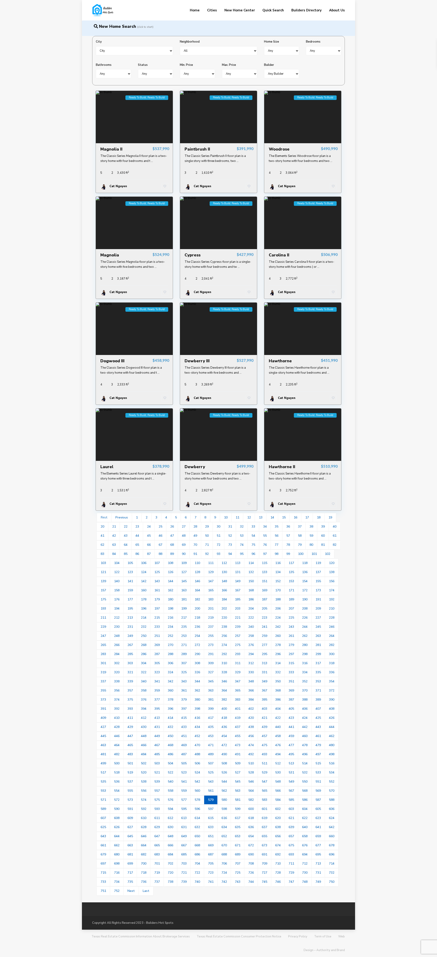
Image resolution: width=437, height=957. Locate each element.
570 (331, 791)
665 (157, 845)
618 (251, 818)
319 (103, 672)
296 (278, 654)
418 (224, 718)
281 (318, 645)
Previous (121, 517)
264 (331, 636)
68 (172, 545)
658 (304, 836)
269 (157, 645)
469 (184, 745)
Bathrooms (104, 65)
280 (304, 645)
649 (184, 836)
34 (265, 526)
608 (116, 818)
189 (291, 599)
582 (251, 800)
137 (318, 572)
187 (264, 599)
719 (157, 872)
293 (237, 654)
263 (318, 636)
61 (334, 535)
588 (331, 800)
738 (170, 882)
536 (116, 781)
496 (304, 754)
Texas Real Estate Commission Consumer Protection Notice (239, 936)
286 (143, 654)
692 (278, 854)
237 (210, 627)
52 (230, 535)
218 (197, 617)
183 (210, 599)
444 (331, 727)
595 (184, 809)
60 (323, 535)
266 (116, 645)
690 (251, 854)
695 (318, 854)
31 (230, 526)
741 (210, 882)
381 (210, 699)
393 (130, 709)
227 (318, 617)
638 (278, 827)
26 (172, 526)
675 (291, 845)
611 (157, 818)
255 (210, 636)
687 (210, 854)
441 (291, 727)
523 (184, 772)
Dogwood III (112, 361)
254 (197, 636)
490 (224, 754)
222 (251, 617)
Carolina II (279, 255)
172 (304, 590)
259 (264, 636)
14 (272, 517)
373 (103, 699)
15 (284, 517)
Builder (269, 65)
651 (210, 836)
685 (184, 854)
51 (218, 535)
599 (237, 809)
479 (318, 745)
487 (184, 754)
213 (130, 617)
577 (184, 800)
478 (304, 745)
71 (207, 545)
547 (264, 781)
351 (291, 681)
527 (237, 772)
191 (318, 599)
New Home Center (239, 10)
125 (157, 572)
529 (264, 772)
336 (331, 672)
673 (264, 845)
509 (237, 763)
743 (237, 882)
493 (264, 754)
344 (197, 681)
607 (103, 818)
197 (157, 608)
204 (251, 608)
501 (130, 763)
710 (278, 863)
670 (224, 845)
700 (143, 863)
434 (197, 727)
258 (251, 636)
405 (291, 709)
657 (291, 836)
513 (291, 763)
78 (288, 545)
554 (116, 791)
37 (300, 526)
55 (265, 535)
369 (291, 690)
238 (224, 627)
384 (251, 699)
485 (157, 754)
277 (264, 645)
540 (170, 781)
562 (224, 791)
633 (210, 827)
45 (149, 535)
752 (116, 891)
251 (157, 636)
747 (291, 882)
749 (318, 882)
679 (103, 854)
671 (237, 845)
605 (318, 809)
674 (278, 845)
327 (210, 672)
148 (224, 581)
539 (157, 781)
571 (103, 800)
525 (210, 772)
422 (278, 718)
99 (288, 554)
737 (157, 882)
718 (143, 872)
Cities (212, 10)
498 (331, 754)
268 (143, 645)
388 (304, 699)
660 (331, 836)
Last (146, 891)
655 (264, 836)
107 (157, 563)
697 (103, 863)
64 (125, 545)
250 (143, 636)
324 (170, 672)
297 (291, 654)
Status (143, 65)
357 (130, 690)
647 (157, 836)
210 (331, 608)
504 (170, 763)
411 (130, 718)
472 (224, 745)
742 (224, 882)
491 (237, 754)
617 (237, 818)
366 (251, 690)
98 (276, 554)
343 (184, 681)
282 (331, 645)
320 (116, 672)
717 (130, 872)
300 (331, 654)
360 (170, 690)
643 (103, 836)
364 (224, 690)
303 (130, 663)
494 (278, 754)
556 (143, 791)
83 (102, 554)
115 (264, 563)
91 (195, 554)
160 (143, 590)
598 (224, 809)
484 (143, 754)
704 (197, 863)
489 (210, 754)
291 (210, 654)
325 (184, 672)
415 (184, 718)
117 (291, 563)
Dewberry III (197, 361)
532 (304, 772)
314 (278, 663)
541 (184, 781)
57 (288, 535)
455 (237, 736)
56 (276, 535)
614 (197, 818)
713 (318, 863)
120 (331, 563)
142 (143, 581)
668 (197, 845)
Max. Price (229, 65)
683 (157, 854)
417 (210, 718)
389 (318, 699)
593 (157, 809)
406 (304, 709)
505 (184, 763)
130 (224, 572)
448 (143, 736)
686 (197, 854)
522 (170, 772)
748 (304, 882)
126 (170, 572)
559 (184, 791)
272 (197, 645)
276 (251, 645)
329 (237, 672)
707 (237, 863)
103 (103, 563)
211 (103, 617)
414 (170, 718)
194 (116, 608)
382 (224, 699)
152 (278, 581)
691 (264, 854)
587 (318, 800)
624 (331, 818)
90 (183, 554)
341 (157, 681)
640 (304, 827)
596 (197, 809)
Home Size (271, 42)
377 (157, 699)
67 (160, 545)
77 (276, 545)
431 (157, 727)
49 (195, 535)
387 (291, 699)
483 (130, 754)
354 (331, 681)
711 (291, 863)
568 (304, 791)
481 (103, 754)
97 (265, 554)
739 (184, 882)
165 (210, 590)
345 (210, 681)
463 (103, 745)
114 (251, 563)
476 (278, 745)
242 (278, 627)
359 (157, 690)
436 (224, 727)
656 (278, 836)
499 (103, 763)
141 (130, 581)
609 (130, 818)
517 (103, 772)
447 (130, 736)
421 (264, 718)
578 (197, 800)
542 (197, 781)
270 (170, 645)
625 (103, 827)
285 (130, 654)
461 (318, 736)
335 (318, 672)
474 (251, 745)
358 (143, 690)
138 (331, 572)
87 (149, 554)
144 (170, 581)
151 (264, 581)
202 (224, 608)
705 (210, 863)
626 (116, 827)
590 (116, 809)
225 (291, 617)
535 (103, 781)
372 (331, 690)
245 (318, 627)
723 (210, 872)
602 (278, 809)
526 (224, 772)
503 (157, 763)
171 (291, 590)
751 (103, 891)
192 (331, 599)
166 (224, 590)
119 (318, 563)
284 (116, 654)
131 (237, 572)
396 (170, 709)
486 (170, 754)
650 (197, 836)
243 (291, 627)
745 (264, 882)
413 (157, 718)
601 (264, 809)
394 (143, 709)
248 (116, 636)
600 (251, 809)
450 (170, 736)
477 (291, 745)
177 (130, 599)
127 (184, 572)
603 (291, 809)
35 (276, 526)
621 (291, 818)
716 (116, 872)
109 (184, 563)
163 (184, 590)
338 (116, 681)
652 (224, 836)
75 (253, 545)
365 (237, 690)
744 (251, 882)
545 (237, 781)
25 (160, 526)
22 (125, 526)
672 (251, 845)
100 (300, 554)
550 (304, 781)
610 (143, 818)
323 (157, 672)
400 (224, 709)
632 (197, 827)
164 (197, 590)
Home (195, 10)
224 (278, 617)
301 (103, 663)
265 (103, 645)
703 (184, 863)
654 (251, 836)
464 (116, 745)
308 (197, 663)
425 (318, 718)
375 (130, 699)
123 (130, 572)
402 (251, 709)
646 (143, 836)
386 (278, 699)
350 (278, 681)
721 (184, 872)
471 (210, 745)
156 (331, 581)
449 (157, 736)
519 (130, 772)
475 (264, 745)
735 (130, 882)
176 (116, 599)
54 (253, 535)
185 (237, 599)
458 (278, 736)
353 (318, 681)
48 (183, 535)
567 (291, 791)
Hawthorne (280, 361)
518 (116, 772)
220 (224, 617)
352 (304, 681)
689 (237, 854)
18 (318, 517)
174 (331, 590)
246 (331, 627)
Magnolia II (111, 149)
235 (184, 627)
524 (197, 772)
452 (197, 736)
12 (249, 517)
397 (184, 709)
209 (318, 608)
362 (197, 690)
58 (300, 535)
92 (207, 554)
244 (304, 627)
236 (197, 627)
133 (264, 572)
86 (137, 554)
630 (170, 827)
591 (130, 809)
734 (116, 882)
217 (184, 617)
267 (130, 645)
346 (224, 681)
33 (253, 526)
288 (170, 654)
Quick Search (273, 10)
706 (224, 863)
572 (116, 800)
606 (331, 809)
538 (143, 781)
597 (210, 809)
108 (170, 563)
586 (304, 800)
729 (291, 872)
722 (197, 872)
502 (143, 763)
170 (278, 590)
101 (314, 554)
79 (300, 545)
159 (130, 590)
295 (264, 654)
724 (224, 872)
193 (103, 608)
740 (197, 882)
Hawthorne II (282, 467)
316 (304, 663)
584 (278, 800)
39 (323, 526)
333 (291, 672)
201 (210, 608)
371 (318, 690)
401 (237, 709)
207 (291, 608)
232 (143, 627)
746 (278, 882)
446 (116, 736)
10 (226, 517)
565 (264, 791)
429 (130, 727)
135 (291, 572)
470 (197, 745)
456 (251, 736)
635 (237, 827)
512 (278, 763)
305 (157, 663)
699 (130, 863)
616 (224, 818)
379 (184, 699)
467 (157, 745)
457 (264, 736)
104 (116, 563)
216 (170, 617)
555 (130, 791)
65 (137, 545)
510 (251, 763)
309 (210, 663)
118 (304, 563)
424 (304, 718)
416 (197, 718)
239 (237, 627)
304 (143, 663)
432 (170, 727)
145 (184, 581)
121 (103, 572)
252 (170, 636)
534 (331, 772)
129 (210, 572)
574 (143, 800)
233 (157, 627)
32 (242, 526)
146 (197, 581)
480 (331, 745)
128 (197, 572)
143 (157, 581)
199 (184, 608)
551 (318, 781)
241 (264, 627)
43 (125, 535)
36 (288, 526)
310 (224, 663)
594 (170, 809)
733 (103, 882)
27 (183, 526)
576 (170, 800)
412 (143, 718)
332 (278, 672)
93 (218, 554)
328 (224, 672)
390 (331, 699)
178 (143, 599)
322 (143, 672)
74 (242, 545)
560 (197, 791)
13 (260, 517)
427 (103, 727)
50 (207, 535)
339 (130, 681)
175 (103, 599)
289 (184, 654)
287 (157, 654)
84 (114, 554)
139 (103, 581)
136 (304, 572)
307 (184, 663)
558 (170, 791)
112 (224, 563)
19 (330, 517)
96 (253, 554)
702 (170, 863)
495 (291, 754)
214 (143, 617)
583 (264, 800)
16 (295, 517)
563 (237, 791)
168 (251, 590)
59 (311, 535)
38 (311, 526)
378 (170, 699)
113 (237, 563)
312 (251, 663)
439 (264, 727)
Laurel (106, 467)
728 (278, 872)
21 (114, 526)
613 (184, 818)
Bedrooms (313, 42)
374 (116, 699)
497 (318, 754)
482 (116, 754)
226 (304, 617)
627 (130, 827)
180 (170, 599)
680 (116, 854)
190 (304, 599)
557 (157, 791)
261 (291, 636)
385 (264, 699)
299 (318, 654)
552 (331, 781)
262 (304, 636)
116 (278, 563)
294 (251, 654)
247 (103, 636)
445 (103, 736)
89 (172, 554)
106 (143, 563)
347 (237, 681)
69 (183, 545)
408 (331, 709)
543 (210, 781)
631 (184, 827)
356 (116, 690)
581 (237, 800)
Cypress (193, 255)
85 (125, 554)
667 (184, 845)
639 (291, 827)
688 (224, 854)
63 (114, 545)
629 (157, 827)
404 (278, 709)
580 (224, 800)
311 (237, 663)
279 (291, 645)
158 (116, 590)
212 (116, 617)
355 (103, 690)
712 (304, 863)
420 (251, 718)
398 (197, 709)
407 (318, 709)
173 (318, 590)
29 (207, 526)
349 (264, 681)
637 (264, 827)
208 (304, 608)
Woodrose (279, 149)
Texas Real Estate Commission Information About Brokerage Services (140, 936)
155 (318, 581)
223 (264, 617)
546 (251, 781)
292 (224, 654)
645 (130, 836)
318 (331, 663)
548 (278, 781)
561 (210, 791)
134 (278, 572)
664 (143, 845)
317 (318, 663)
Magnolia (109, 255)
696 (331, 854)
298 (304, 654)
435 (210, 727)
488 (197, 754)
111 (210, 563)
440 (278, 727)
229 (103, 627)
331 (264, 672)
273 (210, 645)
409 (103, 718)
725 (237, 872)
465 (130, 745)
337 (103, 681)
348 (251, 681)
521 (157, 772)
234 (170, 627)
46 (160, 535)
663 (130, 845)
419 (237, 718)
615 (210, 818)
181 (184, 599)
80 (311, 545)
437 (237, 727)
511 (264, 763)
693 (291, 854)
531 (291, 772)
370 (304, 690)
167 (237, 590)
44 (137, 535)
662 (116, 845)
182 (197, 599)
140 (116, 581)
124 (143, 572)
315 (291, 663)
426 (331, 718)
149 (237, 581)
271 (184, 645)
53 (242, 535)
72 (218, 545)
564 (251, 791)
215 (157, 617)
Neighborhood (190, 42)
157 (103, 590)
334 (304, 672)
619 (264, 818)
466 (143, 745)
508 (224, 763)
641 (318, 827)
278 (278, 645)
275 (237, 645)
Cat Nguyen (118, 186)
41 (102, 535)
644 (116, 836)
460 (304, 736)
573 (130, 800)
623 (318, 818)
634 (224, 827)
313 (264, 663)
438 (251, 727)
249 (130, 636)
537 (130, 781)
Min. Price (186, 65)
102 (327, 554)
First (104, 517)
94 (230, 554)
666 (170, 845)
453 (210, 736)
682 (143, 854)
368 (278, 690)
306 (170, 663)
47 (172, 535)
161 (157, 590)
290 (197, 654)
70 (195, 545)
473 (237, 745)
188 (278, 599)
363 (210, 690)
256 (224, 636)
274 (224, 645)
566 (278, 791)
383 (237, 699)
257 (237, 636)
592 (143, 809)
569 (318, 791)
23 (137, 526)
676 (304, 845)
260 (278, 636)
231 (130, 627)
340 (143, 681)
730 (304, 872)
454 (224, 736)
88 (160, 554)
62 (102, 545)
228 (331, 617)
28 (195, 526)
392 (116, 709)
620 (278, 818)
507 (210, 763)
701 (157, 863)
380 (197, 699)
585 (291, 800)
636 (251, 827)
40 (334, 526)
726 (251, 872)
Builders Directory (306, 10)
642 (331, 827)
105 (130, 563)
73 (230, 545)
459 (291, 736)
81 (323, 545)
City (99, 42)
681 (130, 854)
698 (116, 863)
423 (291, 718)
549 (291, 781)
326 (197, 672)
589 (103, 809)
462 (331, 736)
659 (318, 836)
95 (242, 554)
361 (184, 690)
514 (304, 763)
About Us (337, 10)
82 (334, 545)
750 (331, 882)
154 (304, 581)
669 (210, 845)
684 (170, 854)
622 (304, 818)
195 (130, 608)
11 (237, 517)
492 (251, 754)
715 (103, 872)
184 (224, 599)
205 (264, 608)
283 (103, 654)
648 (170, 836)
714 (331, 863)
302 (116, 663)
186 (251, 599)
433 (184, 727)
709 (264, 863)
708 (251, 863)
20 (102, 526)
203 (237, 608)
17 (307, 517)
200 (197, 608)
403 (264, 709)
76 (265, 545)
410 (116, 718)
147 (210, 581)
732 (331, 872)
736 (143, 882)
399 (210, 709)
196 (143, 608)
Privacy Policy (297, 936)
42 (114, 535)
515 (318, 763)
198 (170, 608)
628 (143, 827)
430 (143, 727)
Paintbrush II (197, 149)
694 (304, 854)
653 (237, 836)
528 (251, 772)
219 (210, 617)
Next (131, 891)
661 (103, 845)
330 (251, 672)
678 (331, 845)
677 (318, 845)
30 (218, 526)
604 (304, 809)
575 (157, 800)
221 (237, 617)
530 (278, 772)
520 (143, 772)
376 (143, 699)
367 (264, 690)
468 (170, 745)
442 (304, 727)
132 (251, 572)
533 (318, 772)
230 (116, 627)
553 (103, 791)
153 (291, 581)
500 (116, 763)
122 (116, 572)
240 (251, 627)
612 (170, 818)
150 (251, 581)
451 (184, 736)
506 (197, 763)
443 (318, 727)
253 (184, 636)
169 (264, 590)
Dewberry (195, 467)
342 (170, 681)
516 (331, 763)
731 (318, 872)
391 (103, 709)
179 (157, 599)
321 (130, 672)
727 (264, 872)
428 (116, 727)
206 (278, 608)
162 (170, 590)
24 (149, 526)
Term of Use (322, 936)
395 (157, 709)
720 (170, 872)
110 (197, 563)
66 (149, 545)
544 (224, 781)
